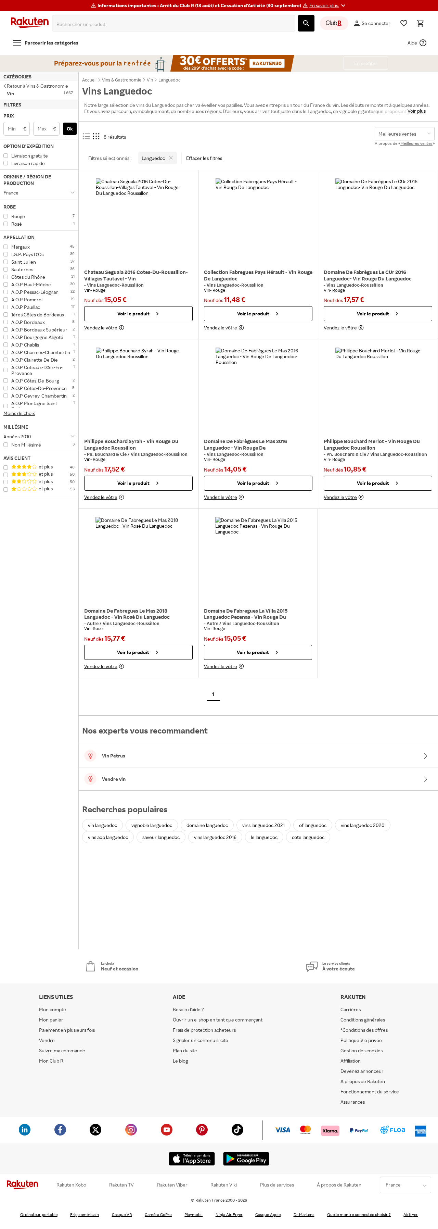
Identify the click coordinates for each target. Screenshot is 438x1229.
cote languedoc (308, 837)
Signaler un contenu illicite (200, 1040)
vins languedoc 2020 (363, 825)
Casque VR (122, 1214)
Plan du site (185, 1050)
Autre (93, 623)
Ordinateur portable (38, 1214)
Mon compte (52, 1009)
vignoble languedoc (151, 825)
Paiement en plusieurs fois (67, 1030)
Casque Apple (268, 1214)
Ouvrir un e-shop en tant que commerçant (217, 1020)
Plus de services (277, 1184)
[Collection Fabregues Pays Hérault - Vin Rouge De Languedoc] (258, 221)
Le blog (180, 1061)
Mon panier (51, 1020)
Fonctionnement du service (369, 1091)
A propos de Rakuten (362, 1081)
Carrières (350, 1009)
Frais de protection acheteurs (204, 1030)
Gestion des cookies (361, 1050)
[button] (328, 5)
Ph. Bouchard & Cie (107, 454)
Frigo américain (84, 1214)
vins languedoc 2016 (215, 837)
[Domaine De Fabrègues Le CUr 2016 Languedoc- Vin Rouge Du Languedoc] (378, 221)
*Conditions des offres (364, 1030)
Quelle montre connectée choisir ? (359, 1214)
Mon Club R (51, 1061)
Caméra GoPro (158, 1214)
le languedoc (264, 837)
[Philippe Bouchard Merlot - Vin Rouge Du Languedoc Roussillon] (378, 390)
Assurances (352, 1102)
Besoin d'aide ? (188, 1009)
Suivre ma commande (62, 1050)
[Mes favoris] (404, 23)
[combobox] (175, 24)
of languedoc (312, 825)
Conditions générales (362, 1020)
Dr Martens (304, 1214)
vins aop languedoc (108, 837)
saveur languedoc (161, 837)
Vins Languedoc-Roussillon (115, 285)
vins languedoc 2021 (263, 825)
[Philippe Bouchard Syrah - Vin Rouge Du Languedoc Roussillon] (138, 390)
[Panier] (420, 23)
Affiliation (350, 1061)
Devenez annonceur (362, 1071)
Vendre (47, 1040)
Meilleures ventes (416, 143)
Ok (70, 128)
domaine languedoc (207, 825)
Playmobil (193, 1214)
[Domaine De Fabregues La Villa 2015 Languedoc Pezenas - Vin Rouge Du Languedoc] (258, 560)
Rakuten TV (121, 1184)
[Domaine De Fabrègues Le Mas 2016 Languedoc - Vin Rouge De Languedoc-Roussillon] (258, 390)
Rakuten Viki (223, 1184)
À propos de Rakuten (339, 1184)
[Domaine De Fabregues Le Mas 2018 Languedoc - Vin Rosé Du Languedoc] (138, 560)
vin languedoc (102, 825)
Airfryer (410, 1214)
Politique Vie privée (361, 1040)
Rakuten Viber (172, 1184)
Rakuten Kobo (71, 1184)
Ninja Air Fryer (229, 1214)
